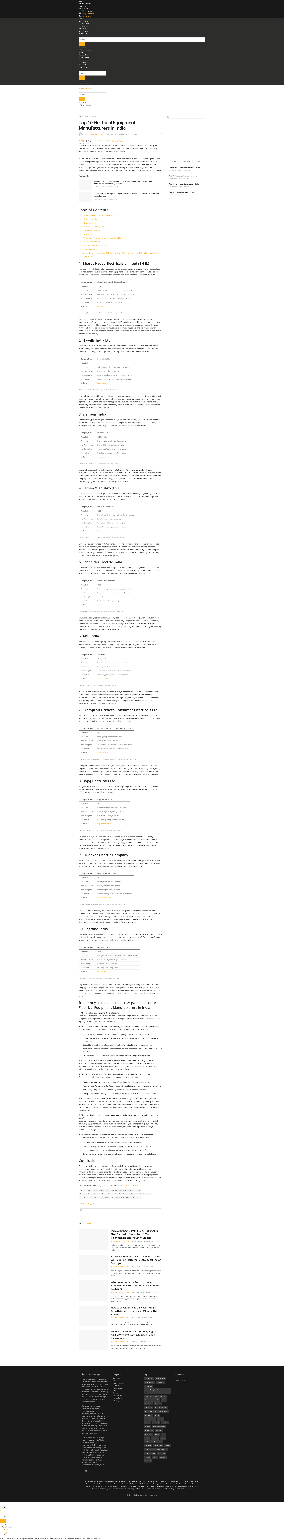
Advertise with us (85, 4)
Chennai (147, 1400)
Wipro (155, 1457)
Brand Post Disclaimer (191, 1481)
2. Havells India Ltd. (90, 219)
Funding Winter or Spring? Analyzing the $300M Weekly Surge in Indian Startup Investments (134, 1335)
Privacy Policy (118, 1489)
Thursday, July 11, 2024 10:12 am (117, 134)
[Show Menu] (79, 86)
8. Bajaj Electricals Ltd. (92, 241)
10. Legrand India (90, 249)
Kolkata (147, 1423)
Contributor (135, 1484)
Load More (83, 1355)
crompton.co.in (102, 753)
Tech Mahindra (150, 1453)
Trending (93, 116)
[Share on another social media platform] (124, 141)
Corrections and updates (174, 1484)
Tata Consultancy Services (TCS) (156, 1449)
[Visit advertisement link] (85, 16)
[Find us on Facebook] (79, 11)
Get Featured (83, 9)
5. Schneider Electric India (93, 230)
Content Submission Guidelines (118, 1484)
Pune (163, 1438)
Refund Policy (129, 1489)
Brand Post (83, 34)
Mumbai (147, 1426)
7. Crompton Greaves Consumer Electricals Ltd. (102, 238)
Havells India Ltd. (121, 1194)
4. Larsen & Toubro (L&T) (93, 226)
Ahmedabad (149, 1378)
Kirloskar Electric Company (140, 1194)
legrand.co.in (101, 971)
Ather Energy (160, 1378)
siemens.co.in (102, 457)
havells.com (101, 383)
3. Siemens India (89, 223)
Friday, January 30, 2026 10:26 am (141, 1342)
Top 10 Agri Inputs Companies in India (184, 184)
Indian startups (150, 1419)
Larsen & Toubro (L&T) (88, 1197)
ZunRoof (148, 1461)
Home (81, 19)
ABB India (87, 1191)
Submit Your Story (168, 1489)
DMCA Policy (90, 1486)
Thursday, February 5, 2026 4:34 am (106, 199)
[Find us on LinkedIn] (87, 11)
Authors (178, 1481)
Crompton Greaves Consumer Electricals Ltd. (96, 1194)
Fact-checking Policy (137, 1486)
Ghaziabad (148, 1404)
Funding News (84, 24)
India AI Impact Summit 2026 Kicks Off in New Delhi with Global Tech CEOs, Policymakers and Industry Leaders (134, 1234)
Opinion (115, 1393)
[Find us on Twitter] (83, 11)
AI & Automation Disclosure (157, 1481)
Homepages (4, 1532)
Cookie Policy (146, 1484)
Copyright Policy (158, 1484)
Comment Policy (91, 1484)
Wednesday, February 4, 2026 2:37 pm (143, 1292)
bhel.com (100, 306)
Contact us (83, 6)
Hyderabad (148, 1415)
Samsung (148, 1445)
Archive (171, 1481)
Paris (163, 1434)
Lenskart (156, 1423)
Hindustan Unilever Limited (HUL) (156, 1411)
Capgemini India (160, 1396)
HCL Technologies (161, 1407)
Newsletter (92, 11)
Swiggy (167, 1445)
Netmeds (159, 1430)
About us (82, 1)
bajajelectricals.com (104, 824)
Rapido (147, 1442)
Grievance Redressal (164, 1486)
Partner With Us (89, 1481)
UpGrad (147, 1457)
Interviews (82, 29)
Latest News (83, 26)
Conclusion (87, 257)
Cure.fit (156, 1400)
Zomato (163, 1457)
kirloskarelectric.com (104, 898)
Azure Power (149, 1382)
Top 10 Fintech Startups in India (181, 192)
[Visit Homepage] (86, 14)
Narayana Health (159, 1426)
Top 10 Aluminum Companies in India (183, 176)
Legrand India (104, 1197)
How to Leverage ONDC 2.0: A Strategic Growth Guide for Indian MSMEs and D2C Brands (134, 1311)
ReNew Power (157, 1442)
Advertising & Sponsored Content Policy (132, 1481)
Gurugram (148, 1407)
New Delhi (148, 1434)
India (157, 1415)
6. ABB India (87, 234)
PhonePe (155, 1438)
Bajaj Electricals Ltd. (101, 1191)
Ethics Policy (124, 1486)
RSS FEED (139, 1489)
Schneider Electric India (120, 1197)
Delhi (163, 1400)
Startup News (84, 21)
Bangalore (160, 1382)
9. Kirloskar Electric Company (94, 245)
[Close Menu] (0, 1511)
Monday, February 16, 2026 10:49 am (106, 187)
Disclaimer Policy (190, 1484)
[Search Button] (79, 36)
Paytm (147, 1438)
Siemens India (136, 1197)
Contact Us (4, 1529)
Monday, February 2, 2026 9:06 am (142, 1318)
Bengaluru (148, 1386)
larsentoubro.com (103, 531)
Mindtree (165, 1423)
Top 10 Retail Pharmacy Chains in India (184, 168)
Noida (157, 1434)
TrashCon (161, 1453)
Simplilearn (158, 1445)
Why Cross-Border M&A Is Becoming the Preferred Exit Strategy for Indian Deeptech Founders (136, 1285)
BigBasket (148, 1396)
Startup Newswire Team (94, 134)
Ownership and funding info (101, 1489)
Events (115, 1380)
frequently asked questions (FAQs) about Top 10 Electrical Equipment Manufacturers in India (121, 253)
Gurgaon (158, 1404)
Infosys (160, 1419)
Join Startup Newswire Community (185, 1486)
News (86, 116)
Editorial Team (113, 1486)
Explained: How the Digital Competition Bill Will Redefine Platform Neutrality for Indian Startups (136, 1260)
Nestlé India (149, 1430)
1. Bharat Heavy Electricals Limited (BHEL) (100, 215)
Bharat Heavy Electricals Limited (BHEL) (125, 1191)
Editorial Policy (101, 1486)
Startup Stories (84, 31)
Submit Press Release (152, 1489)
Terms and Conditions (183, 1489)
